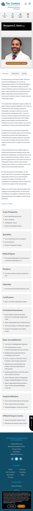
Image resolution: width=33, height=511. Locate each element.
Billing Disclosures (16, 454)
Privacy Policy (16, 449)
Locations (22, 472)
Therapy (10, 477)
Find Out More (6, 204)
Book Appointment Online (16, 63)
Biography (6, 73)
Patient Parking (16, 486)
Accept (21, 506)
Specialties (10, 475)
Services (22, 469)
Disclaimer (16, 452)
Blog (22, 475)
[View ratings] (16, 33)
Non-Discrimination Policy (16, 446)
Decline (11, 506)
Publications (15, 73)
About (10, 469)
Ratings (24, 73)
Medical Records (16, 444)
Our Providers (10, 472)
